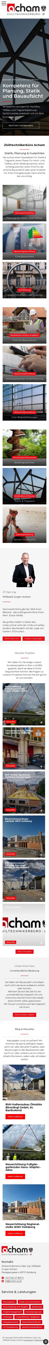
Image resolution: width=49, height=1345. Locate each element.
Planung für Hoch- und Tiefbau (24, 217)
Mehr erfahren (41, 722)
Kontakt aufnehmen (21, 125)
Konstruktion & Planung (24, 496)
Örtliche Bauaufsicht (24, 340)
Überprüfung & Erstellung (24, 374)
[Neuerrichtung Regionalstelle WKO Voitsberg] (23, 836)
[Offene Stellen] (23, 924)
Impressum (28, 1340)
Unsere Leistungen (34, 638)
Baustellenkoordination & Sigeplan (25, 335)
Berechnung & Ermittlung (24, 251)
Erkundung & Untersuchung (24, 457)
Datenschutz (39, 1340)
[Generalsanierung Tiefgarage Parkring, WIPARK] (23, 748)
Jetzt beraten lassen (24, 1014)
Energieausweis (24, 256)
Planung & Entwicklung (24, 213)
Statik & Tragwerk (24, 501)
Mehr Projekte (24, 951)
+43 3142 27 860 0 (14, 1278)
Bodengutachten (24, 462)
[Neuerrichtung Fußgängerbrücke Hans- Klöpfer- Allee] (23, 704)
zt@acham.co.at (13, 1281)
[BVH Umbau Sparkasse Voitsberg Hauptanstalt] (23, 792)
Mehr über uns (12, 638)
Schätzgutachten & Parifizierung (24, 378)
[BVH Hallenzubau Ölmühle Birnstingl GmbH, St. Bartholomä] (23, 880)
